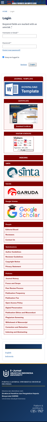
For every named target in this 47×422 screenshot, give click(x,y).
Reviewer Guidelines (14, 257)
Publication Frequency (15, 293)
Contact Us (10, 240)
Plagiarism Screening (15, 317)
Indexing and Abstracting (16, 332)
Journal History (12, 278)
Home (5, 11)
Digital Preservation (14, 308)
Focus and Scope (13, 283)
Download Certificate (23, 126)
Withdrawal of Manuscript (16, 322)
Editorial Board (12, 230)
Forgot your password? (11, 50)
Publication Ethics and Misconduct (21, 313)
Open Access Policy (14, 303)
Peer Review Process (14, 288)
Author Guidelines (13, 252)
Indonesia (9, 356)
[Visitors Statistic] (23, 144)
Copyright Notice (13, 262)
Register (24, 64)
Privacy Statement (13, 266)
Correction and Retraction (17, 327)
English (8, 352)
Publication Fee (12, 298)
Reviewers (10, 235)
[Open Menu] (2, 2)
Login (32, 64)
